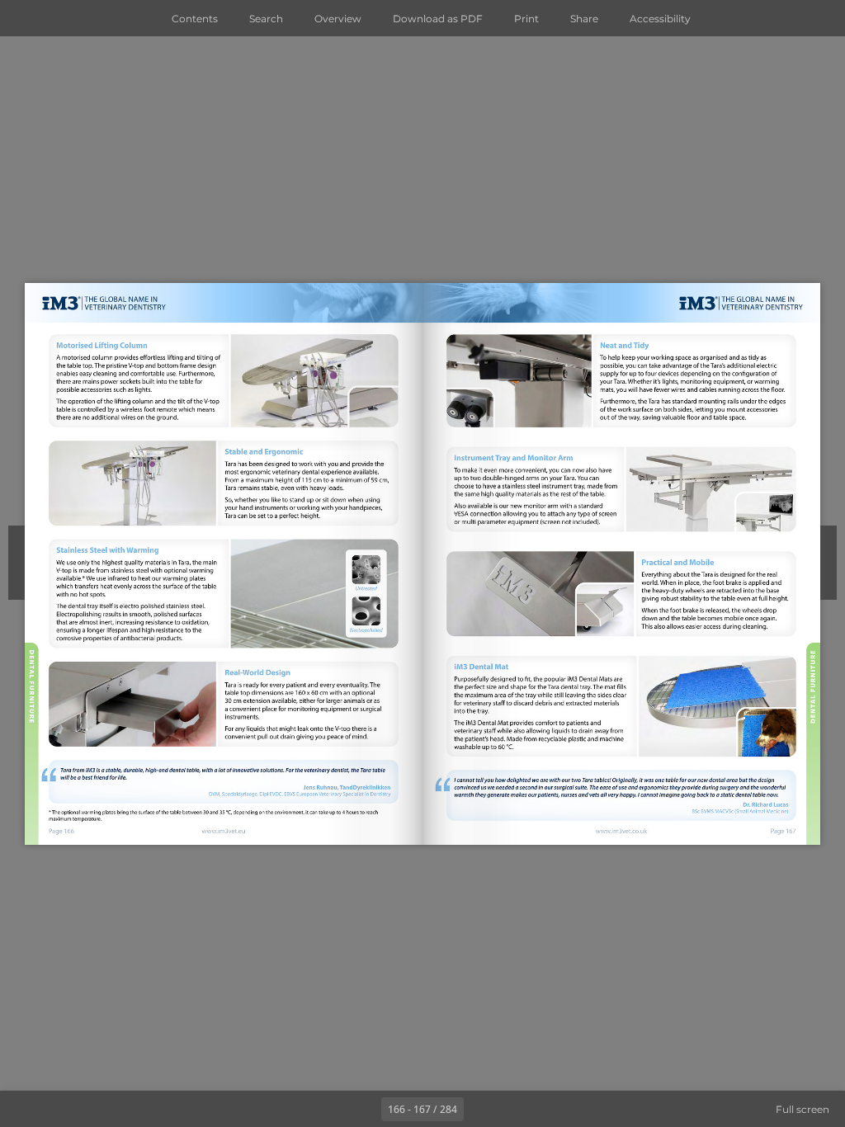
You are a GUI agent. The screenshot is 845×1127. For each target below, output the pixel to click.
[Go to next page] (482, 1109)
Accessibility (660, 18)
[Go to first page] (327, 1109)
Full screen (802, 1109)
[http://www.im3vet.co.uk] (620, 831)
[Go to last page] (518, 1109)
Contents (195, 18)
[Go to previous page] (363, 1109)
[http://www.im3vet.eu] (223, 831)
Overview (337, 18)
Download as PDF (438, 18)
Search (266, 18)
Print (526, 18)
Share (584, 18)
